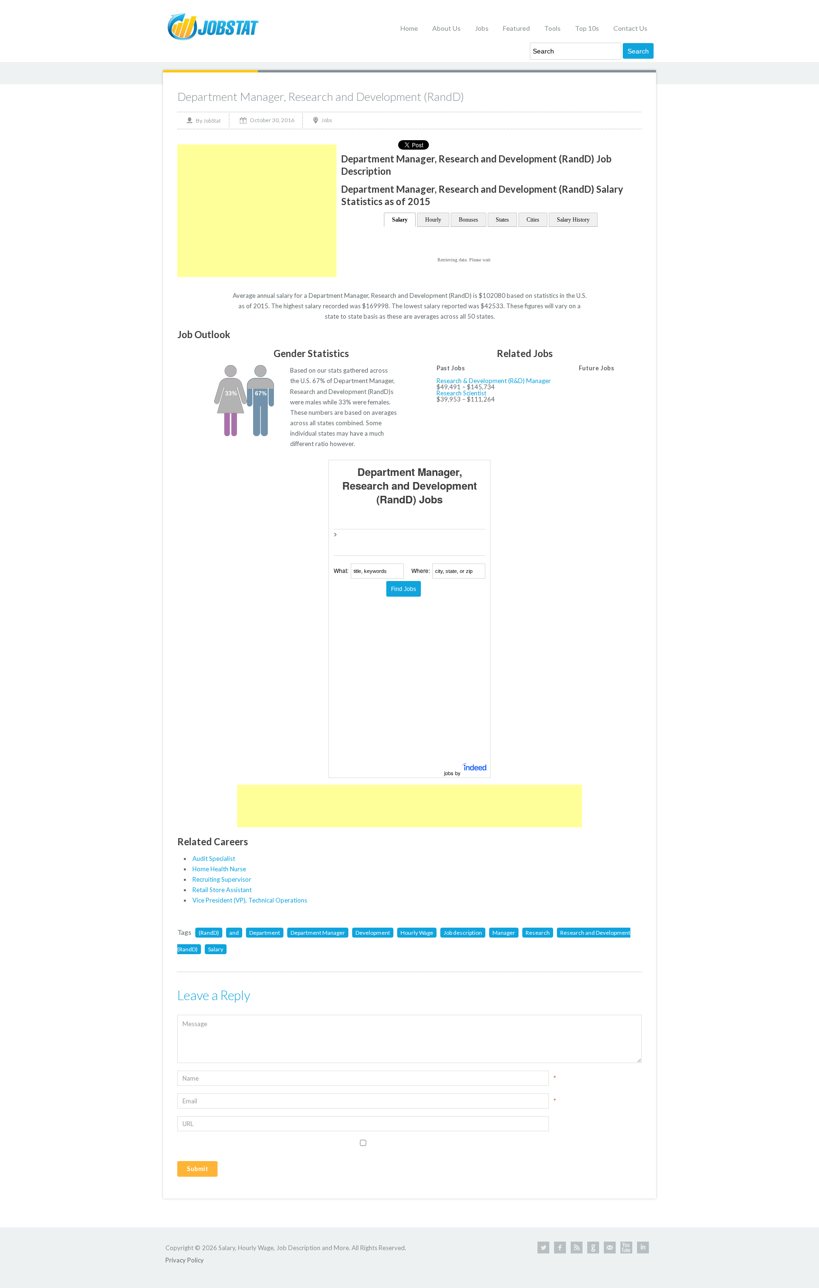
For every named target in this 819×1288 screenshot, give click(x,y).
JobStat (212, 120)
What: (341, 570)
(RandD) (209, 932)
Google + (593, 1247)
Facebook (560, 1247)
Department (264, 932)
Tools (552, 28)
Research (538, 932)
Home (409, 28)
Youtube (626, 1247)
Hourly (433, 219)
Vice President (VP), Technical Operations (249, 900)
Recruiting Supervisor (221, 879)
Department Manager (318, 932)
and (234, 932)
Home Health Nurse (219, 869)
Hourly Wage (416, 932)
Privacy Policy (184, 1260)
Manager (503, 932)
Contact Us (630, 28)
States (502, 219)
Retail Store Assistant (222, 890)
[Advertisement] (257, 210)
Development (372, 932)
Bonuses (468, 219)
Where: (420, 570)
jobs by (453, 773)
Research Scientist (461, 393)
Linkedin (643, 1247)
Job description (463, 932)
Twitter (543, 1247)
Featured (516, 28)
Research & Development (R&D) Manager (494, 381)
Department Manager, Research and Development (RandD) (320, 96)
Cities (533, 219)
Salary (400, 219)
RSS (576, 1247)
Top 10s (587, 28)
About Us (446, 28)
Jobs (482, 28)
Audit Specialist (213, 858)
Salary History (573, 219)
